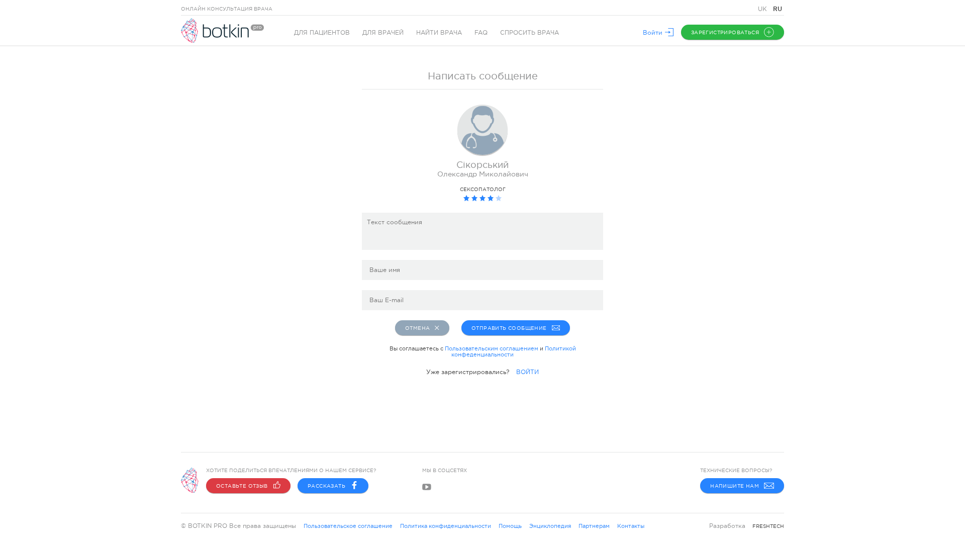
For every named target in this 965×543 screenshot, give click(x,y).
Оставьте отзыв (242, 486)
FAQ (481, 32)
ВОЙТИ (527, 372)
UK (763, 9)
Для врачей (383, 32)
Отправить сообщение (509, 328)
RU (777, 9)
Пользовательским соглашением (491, 348)
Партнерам (594, 526)
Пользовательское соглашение (348, 526)
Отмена (417, 328)
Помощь (510, 526)
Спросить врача (529, 32)
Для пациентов (322, 32)
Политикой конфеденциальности (513, 351)
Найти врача (439, 32)
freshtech (768, 526)
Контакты (630, 526)
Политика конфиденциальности (445, 526)
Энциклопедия (550, 526)
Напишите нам (734, 486)
